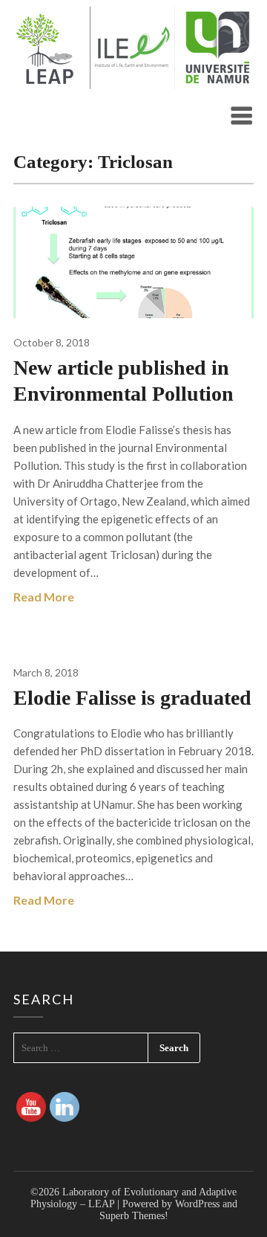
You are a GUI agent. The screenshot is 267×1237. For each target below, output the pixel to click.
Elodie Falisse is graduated (132, 697)
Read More (43, 597)
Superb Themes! (133, 1215)
